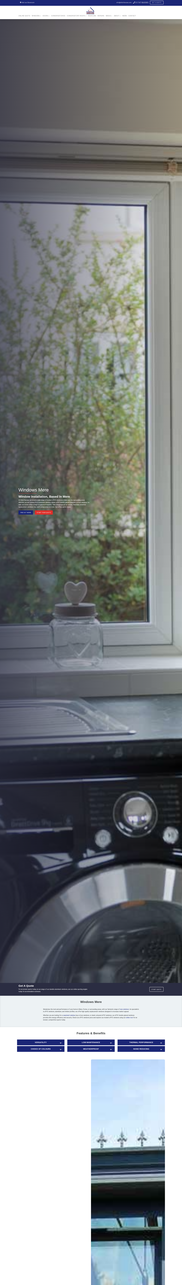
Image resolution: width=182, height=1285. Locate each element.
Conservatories (58, 16)
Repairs (101, 16)
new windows (124, 1009)
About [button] (116, 16)
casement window (69, 1015)
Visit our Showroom (27, 2)
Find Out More (25, 512)
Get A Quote (156, 2)
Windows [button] (36, 16)
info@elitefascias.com (123, 2)
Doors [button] (45, 16)
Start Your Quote (44, 512)
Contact (132, 16)
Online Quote (24, 16)
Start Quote (156, 989)
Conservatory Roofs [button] (76, 16)
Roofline (92, 16)
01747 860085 (141, 2)
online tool (129, 1017)
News (124, 16)
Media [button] (108, 16)
